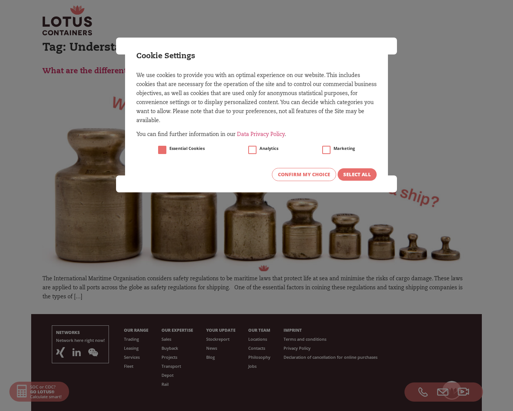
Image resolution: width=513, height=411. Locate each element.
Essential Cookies (187, 148)
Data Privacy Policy (261, 135)
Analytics (269, 148)
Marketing (344, 148)
